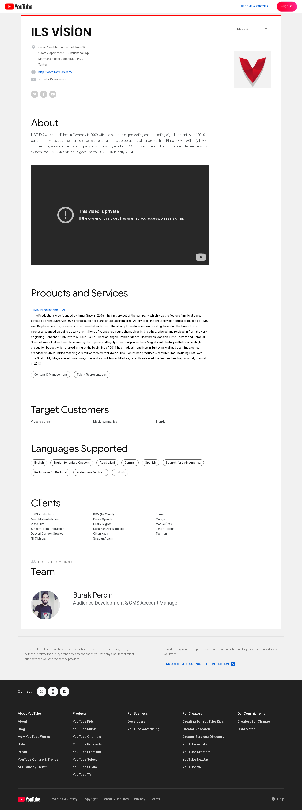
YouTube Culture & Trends (38, 759)
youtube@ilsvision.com (53, 79)
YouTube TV (82, 775)
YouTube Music (85, 729)
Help (280, 799)
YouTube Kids (83, 721)
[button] (252, 29)
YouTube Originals (87, 737)
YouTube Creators (197, 752)
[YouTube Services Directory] (18, 6)
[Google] (29, 799)
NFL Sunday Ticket (32, 767)
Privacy (139, 799)
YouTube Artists (195, 744)
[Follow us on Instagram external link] (53, 691)
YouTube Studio (85, 767)
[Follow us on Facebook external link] (64, 691)
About (22, 721)
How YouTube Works (34, 737)
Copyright (90, 799)
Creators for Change (253, 721)
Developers (136, 721)
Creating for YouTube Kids (203, 721)
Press (22, 752)
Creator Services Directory (203, 737)
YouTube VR (192, 767)
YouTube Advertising (144, 729)
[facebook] (43, 94)
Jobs (22, 744)
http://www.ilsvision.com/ (55, 72)
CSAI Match (246, 729)
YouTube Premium (87, 752)
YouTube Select (85, 759)
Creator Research (196, 729)
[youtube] (52, 94)
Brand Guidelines (116, 799)
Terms (155, 799)
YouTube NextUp (195, 759)
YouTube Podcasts (87, 744)
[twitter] (34, 94)
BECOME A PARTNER (255, 6)
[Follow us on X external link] (41, 691)
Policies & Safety (64, 799)
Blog (21, 729)
